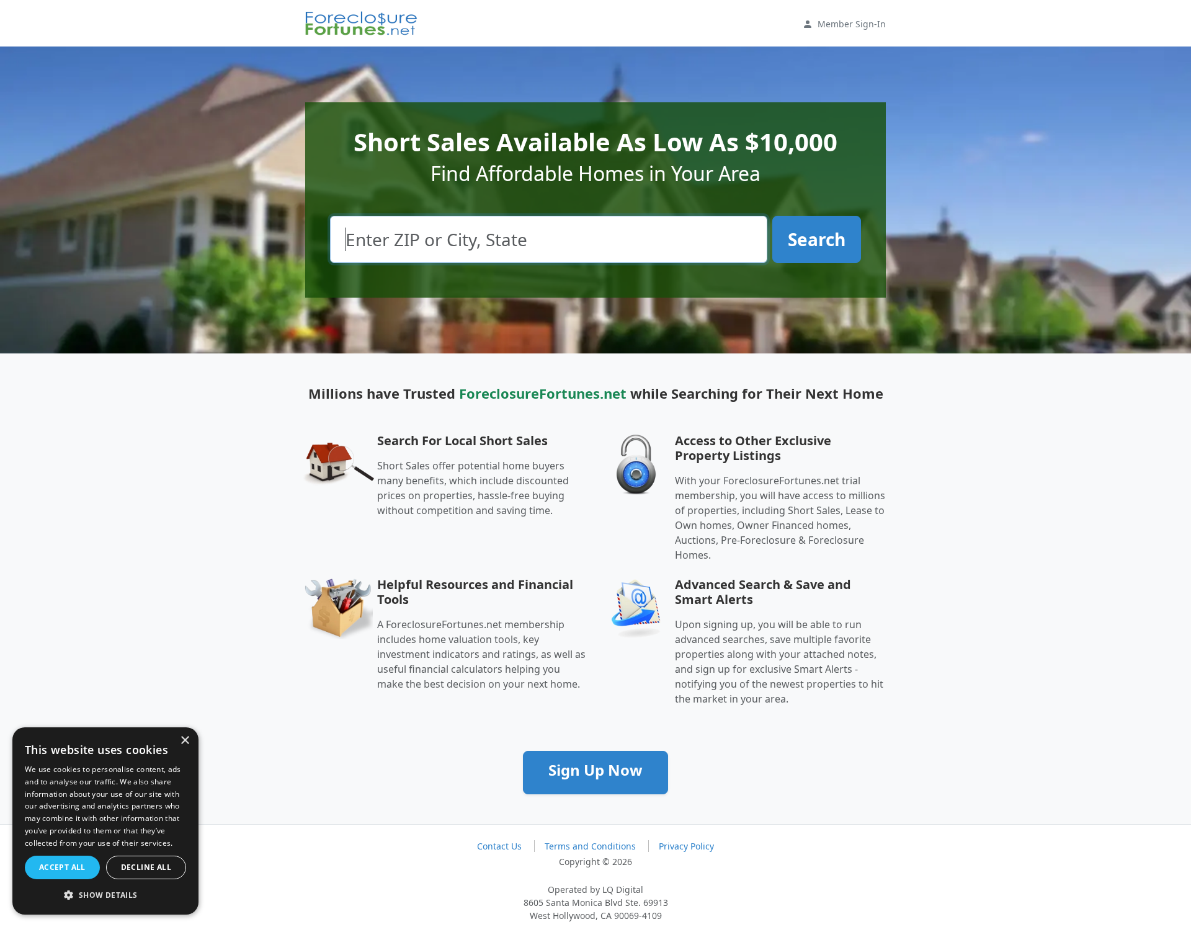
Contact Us (500, 846)
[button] (105, 894)
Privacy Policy (686, 846)
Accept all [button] (62, 867)
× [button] (184, 740)
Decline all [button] (146, 867)
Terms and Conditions (591, 846)
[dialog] (105, 821)
